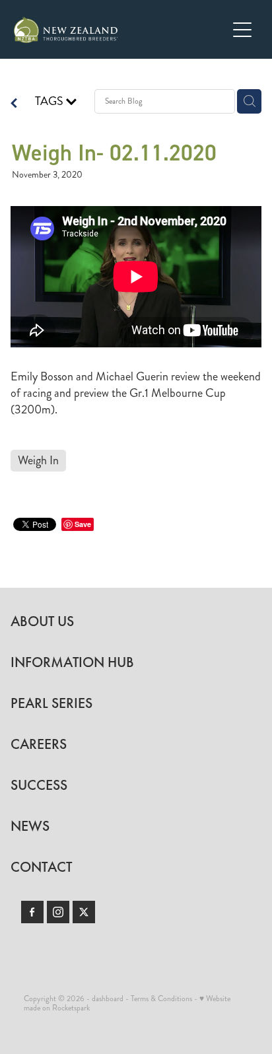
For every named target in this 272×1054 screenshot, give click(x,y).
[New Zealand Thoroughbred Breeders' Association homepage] (120, 30)
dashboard (107, 998)
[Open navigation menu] (242, 30)
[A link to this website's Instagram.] (58, 912)
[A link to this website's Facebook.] (32, 912)
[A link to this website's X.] (84, 912)
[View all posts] (14, 105)
